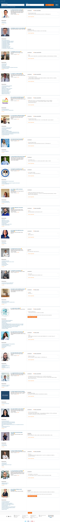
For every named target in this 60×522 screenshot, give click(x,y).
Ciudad (27, 3)
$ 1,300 (18, 170)
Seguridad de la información (33, 516)
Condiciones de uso (43, 515)
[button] (56, 5)
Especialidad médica (4, 3)
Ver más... (3, 24)
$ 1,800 (18, 100)
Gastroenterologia (12, 6)
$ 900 (18, 272)
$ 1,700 (18, 475)
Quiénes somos (17, 515)
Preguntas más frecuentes (25, 516)
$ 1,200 (18, 14)
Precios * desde (13, 14)
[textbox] (34, 5)
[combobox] (12, 4)
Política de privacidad (16, 517)
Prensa (41, 516)
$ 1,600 (18, 252)
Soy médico (56, 1)
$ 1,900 (18, 355)
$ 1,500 (18, 77)
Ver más (30, 512)
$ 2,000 (18, 54)
